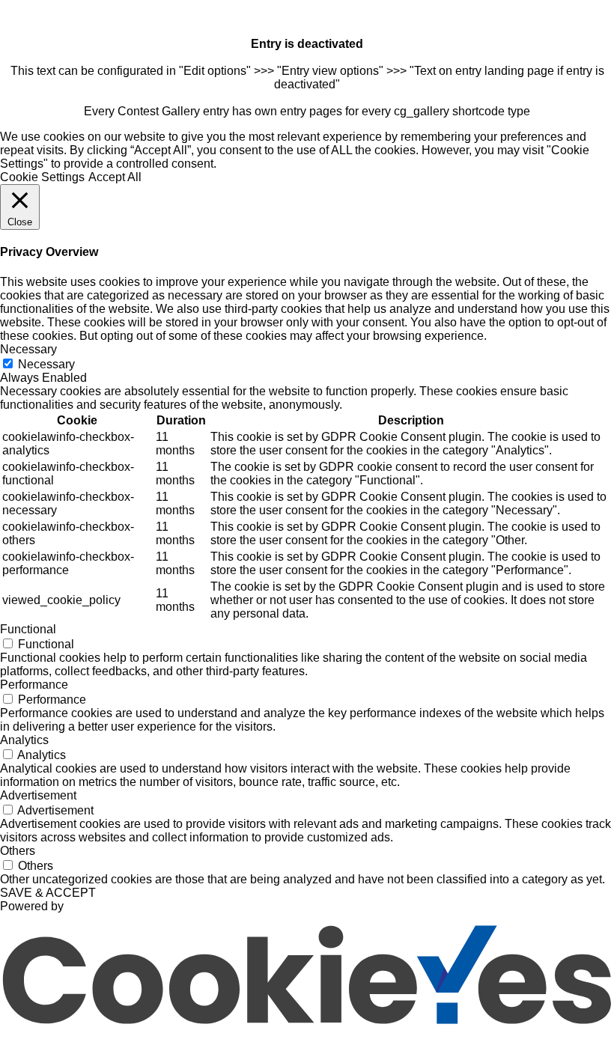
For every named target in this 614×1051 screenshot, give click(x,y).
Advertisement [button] (38, 795)
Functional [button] (28, 629)
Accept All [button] (115, 177)
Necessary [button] (28, 349)
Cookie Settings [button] (42, 177)
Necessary (46, 364)
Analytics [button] (24, 740)
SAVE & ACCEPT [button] (48, 892)
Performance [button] (34, 684)
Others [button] (17, 850)
